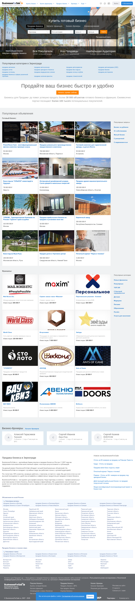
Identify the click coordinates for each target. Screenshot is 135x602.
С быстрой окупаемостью (119, 292)
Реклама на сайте (118, 585)
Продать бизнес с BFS (68, 586)
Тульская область (113, 513)
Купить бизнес (31, 3)
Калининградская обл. (36, 521)
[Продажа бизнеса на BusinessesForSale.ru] (14, 585)
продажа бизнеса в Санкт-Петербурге (16, 505)
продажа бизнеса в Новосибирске (47, 505)
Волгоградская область (11, 535)
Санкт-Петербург (9, 511)
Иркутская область (35, 517)
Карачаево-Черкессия (36, 529)
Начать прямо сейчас (67, 92)
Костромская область (36, 539)
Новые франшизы (121, 280)
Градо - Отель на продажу (103, 464)
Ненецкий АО (59, 527)
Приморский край (87, 511)
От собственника (120, 131)
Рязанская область (87, 517)
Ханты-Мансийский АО (115, 527)
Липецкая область (61, 517)
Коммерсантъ (124, 598)
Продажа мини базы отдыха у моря (106, 468)
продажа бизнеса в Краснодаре (111, 503)
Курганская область (62, 513)
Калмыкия (32, 523)
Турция (70, 568)
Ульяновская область (114, 521)
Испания (39, 559)
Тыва (108, 515)
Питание (117, 304)
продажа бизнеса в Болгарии (45, 556)
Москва (5, 509)
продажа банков (103, 69)
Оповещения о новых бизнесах (41, 591)
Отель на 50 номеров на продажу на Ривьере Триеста (113, 460)
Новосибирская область (63, 533)
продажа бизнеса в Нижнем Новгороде (113, 505)
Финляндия (104, 561)
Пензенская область (62, 541)
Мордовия (58, 523)
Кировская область (35, 535)
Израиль (6, 568)
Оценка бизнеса (66, 591)
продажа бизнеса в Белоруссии (14, 556)
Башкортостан (8, 525)
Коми (31, 537)
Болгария (6, 564)
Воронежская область (10, 539)
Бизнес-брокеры (73, 26)
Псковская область (87, 513)
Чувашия (110, 533)
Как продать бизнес (67, 588)
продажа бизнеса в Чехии (108, 556)
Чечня (109, 531)
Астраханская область (10, 523)
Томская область (113, 511)
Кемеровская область (36, 533)
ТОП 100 (117, 287)
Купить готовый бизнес (38, 586)
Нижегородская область (63, 529)
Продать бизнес (61, 3)
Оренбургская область (63, 537)
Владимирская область (11, 533)
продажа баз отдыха (73, 69)
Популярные (118, 284)
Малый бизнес (119, 135)
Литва (70, 559)
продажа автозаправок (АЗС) (108, 67)
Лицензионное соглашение (69, 580)
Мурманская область (62, 525)
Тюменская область (114, 517)
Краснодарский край (36, 541)
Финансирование (91, 26)
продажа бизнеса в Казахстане (46, 554)
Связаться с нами (118, 590)
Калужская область (35, 525)
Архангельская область (11, 521)
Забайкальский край (36, 511)
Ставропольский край (88, 535)
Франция (104, 564)
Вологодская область (10, 537)
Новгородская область (62, 531)
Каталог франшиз (54, 26)
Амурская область (9, 519)
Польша (71, 564)
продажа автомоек (8, 67)
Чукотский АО (111, 535)
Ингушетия (33, 515)
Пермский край (86, 509)
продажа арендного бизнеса (44, 69)
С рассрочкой (119, 138)
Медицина (118, 300)
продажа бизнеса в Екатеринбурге (47, 503)
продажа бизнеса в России (12, 554)
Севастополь (85, 529)
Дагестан (6, 541)
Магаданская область (62, 519)
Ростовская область (87, 515)
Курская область (60, 515)
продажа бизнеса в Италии (77, 556)
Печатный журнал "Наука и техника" (107, 471)
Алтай (5, 515)
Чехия (103, 566)
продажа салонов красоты (43, 76)
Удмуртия (110, 519)
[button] (101, 3)
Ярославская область (114, 539)
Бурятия (6, 531)
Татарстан (84, 539)
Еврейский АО (34, 509)
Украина (103, 559)
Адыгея (5, 513)
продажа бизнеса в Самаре (77, 505)
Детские (117, 297)
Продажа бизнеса (35, 26)
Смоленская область (88, 533)
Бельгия (6, 561)
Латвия (38, 568)
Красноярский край (61, 509)
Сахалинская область (88, 525)
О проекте (116, 588)
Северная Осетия (87, 531)
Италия (38, 561)
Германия (6, 566)
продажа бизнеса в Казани (77, 503)
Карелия (32, 531)
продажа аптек (7, 69)
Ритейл (116, 312)
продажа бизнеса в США (108, 554)
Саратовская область (88, 521)
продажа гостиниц (8, 72)
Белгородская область (11, 527)
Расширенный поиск (103, 37)
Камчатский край (35, 527)
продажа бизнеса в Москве (12, 503)
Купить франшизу (46, 3)
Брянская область (9, 529)
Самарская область (87, 519)
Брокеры (74, 3)
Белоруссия (7, 559)
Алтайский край (8, 517)
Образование (119, 308)
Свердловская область (89, 527)
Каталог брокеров (32, 428)
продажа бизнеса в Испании (77, 554)
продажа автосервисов (74, 67)
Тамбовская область (88, 537)
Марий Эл (58, 521)
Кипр (37, 566)
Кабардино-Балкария (36, 519)
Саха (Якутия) (86, 523)
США (69, 566)
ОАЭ (69, 561)
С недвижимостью (121, 142)
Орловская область (61, 539)
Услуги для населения (122, 316)
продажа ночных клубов (74, 72)
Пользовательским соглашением (103, 578)
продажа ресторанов (105, 72)
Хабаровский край (113, 523)
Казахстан (39, 564)
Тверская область (113, 509)
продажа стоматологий (74, 76)
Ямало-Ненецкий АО (114, 537)
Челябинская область (114, 529)
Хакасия (110, 525)
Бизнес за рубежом (121, 127)
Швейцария (105, 568)
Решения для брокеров (99, 588)
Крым (57, 511)
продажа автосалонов (41, 67)
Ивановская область (36, 513)
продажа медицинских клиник (44, 72)
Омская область (60, 535)
